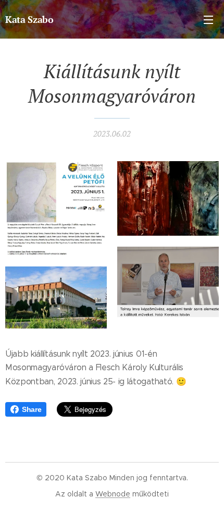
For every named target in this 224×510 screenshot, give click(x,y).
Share (31, 409)
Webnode (112, 494)
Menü (208, 19)
